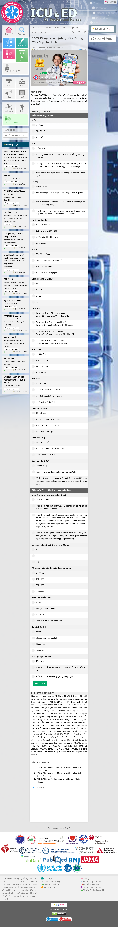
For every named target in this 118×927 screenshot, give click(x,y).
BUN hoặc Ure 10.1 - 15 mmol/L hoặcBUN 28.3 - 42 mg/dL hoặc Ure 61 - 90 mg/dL (55, 332)
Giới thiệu (48, 879)
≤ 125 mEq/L (41, 373)
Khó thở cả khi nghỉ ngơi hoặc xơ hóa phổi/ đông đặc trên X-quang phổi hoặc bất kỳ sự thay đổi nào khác (60, 212)
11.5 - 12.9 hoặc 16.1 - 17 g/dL (49, 419)
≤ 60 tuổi (39, 125)
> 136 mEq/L (41, 354)
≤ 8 (37, 302)
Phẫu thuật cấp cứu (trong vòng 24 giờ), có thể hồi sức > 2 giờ (61, 668)
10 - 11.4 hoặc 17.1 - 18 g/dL (48, 425)
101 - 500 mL (41, 579)
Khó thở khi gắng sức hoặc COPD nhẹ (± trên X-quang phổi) (59, 194)
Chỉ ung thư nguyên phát (46, 638)
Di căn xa (40, 650)
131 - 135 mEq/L (43, 360)
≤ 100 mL (40, 573)
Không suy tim (42, 148)
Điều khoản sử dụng (51, 882)
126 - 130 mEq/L (43, 366)
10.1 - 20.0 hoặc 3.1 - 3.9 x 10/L (50, 448)
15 (37, 284)
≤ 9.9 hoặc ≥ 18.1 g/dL (45, 432)
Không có (40, 602)
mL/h (34, 32)
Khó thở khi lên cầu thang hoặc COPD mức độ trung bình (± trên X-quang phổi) (60, 203)
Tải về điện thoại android (93, 890)
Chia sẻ (83, 49)
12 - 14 (39, 290)
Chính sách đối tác (51, 884)
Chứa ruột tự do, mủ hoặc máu (49, 621)
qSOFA (75, 28)
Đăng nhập (111, 2)
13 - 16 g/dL (41, 413)
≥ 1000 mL (40, 591)
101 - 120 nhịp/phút (44, 266)
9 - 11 (38, 296)
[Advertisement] (59, 805)
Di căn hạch (41, 644)
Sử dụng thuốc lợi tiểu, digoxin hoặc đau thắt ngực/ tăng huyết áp (60, 156)
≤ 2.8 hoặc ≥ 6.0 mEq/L (46, 402)
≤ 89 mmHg (41, 243)
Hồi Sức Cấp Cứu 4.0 (91, 882)
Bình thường (41, 186)
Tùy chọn (40, 661)
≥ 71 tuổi (39, 137)
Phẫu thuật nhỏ (42, 500)
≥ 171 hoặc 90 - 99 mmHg (47, 237)
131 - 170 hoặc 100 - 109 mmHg (49, 231)
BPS (57, 28)
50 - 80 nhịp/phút (43, 254)
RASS (65, 28)
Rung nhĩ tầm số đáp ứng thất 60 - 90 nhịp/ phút (56, 472)
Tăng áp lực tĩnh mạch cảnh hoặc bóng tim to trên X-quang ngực (61, 174)
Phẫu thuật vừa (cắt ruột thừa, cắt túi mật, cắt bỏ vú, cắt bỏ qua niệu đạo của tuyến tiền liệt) (61, 507)
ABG (40, 28)
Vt (33, 28)
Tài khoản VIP (49, 887)
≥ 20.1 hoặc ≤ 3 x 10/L (46, 454)
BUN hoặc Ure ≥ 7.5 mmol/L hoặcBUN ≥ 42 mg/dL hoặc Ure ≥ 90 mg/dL (52, 341)
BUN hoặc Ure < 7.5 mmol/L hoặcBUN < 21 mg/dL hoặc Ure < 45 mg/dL (52, 314)
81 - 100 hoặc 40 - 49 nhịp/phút (49, 260)
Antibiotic (45, 32)
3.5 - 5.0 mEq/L (42, 384)
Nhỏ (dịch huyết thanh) (45, 608)
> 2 (37, 562)
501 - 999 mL (41, 585)
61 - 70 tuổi (41, 131)
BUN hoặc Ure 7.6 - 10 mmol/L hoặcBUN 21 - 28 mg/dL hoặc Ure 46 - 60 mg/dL (54, 323)
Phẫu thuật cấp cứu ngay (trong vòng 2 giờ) (54, 676)
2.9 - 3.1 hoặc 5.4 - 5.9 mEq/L (49, 396)
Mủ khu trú (40, 615)
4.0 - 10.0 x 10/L (44, 442)
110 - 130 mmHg (43, 225)
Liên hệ (86, 879)
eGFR (48, 28)
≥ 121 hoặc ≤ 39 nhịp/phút (47, 273)
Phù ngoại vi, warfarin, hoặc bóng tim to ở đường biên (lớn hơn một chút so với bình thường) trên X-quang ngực (61, 165)
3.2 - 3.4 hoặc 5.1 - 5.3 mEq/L (49, 390)
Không (38, 632)
